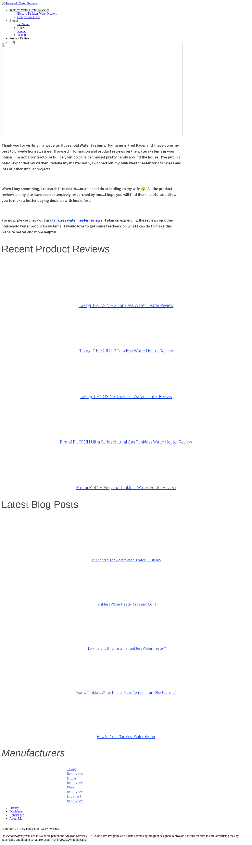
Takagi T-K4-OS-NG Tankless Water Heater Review (126, 396)
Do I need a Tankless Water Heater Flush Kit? (126, 559)
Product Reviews (20, 38)
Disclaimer (16, 811)
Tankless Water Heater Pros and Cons (126, 604)
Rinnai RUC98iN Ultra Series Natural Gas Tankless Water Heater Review (126, 442)
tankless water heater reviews (77, 220)
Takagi (21, 34)
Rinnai (21, 31)
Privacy (14, 808)
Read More (75, 773)
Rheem (21, 27)
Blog (12, 42)
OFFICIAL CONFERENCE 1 (70, 839)
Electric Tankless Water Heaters (37, 13)
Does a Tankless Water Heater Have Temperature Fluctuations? (126, 692)
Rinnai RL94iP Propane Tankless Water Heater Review (126, 487)
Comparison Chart (28, 17)
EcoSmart (23, 24)
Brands (13, 20)
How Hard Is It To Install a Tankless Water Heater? (126, 648)
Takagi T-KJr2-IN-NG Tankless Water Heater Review (126, 305)
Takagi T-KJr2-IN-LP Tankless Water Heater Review (126, 351)
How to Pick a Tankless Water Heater (126, 736)
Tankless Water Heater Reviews (29, 10)
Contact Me (16, 815)
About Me (15, 818)
